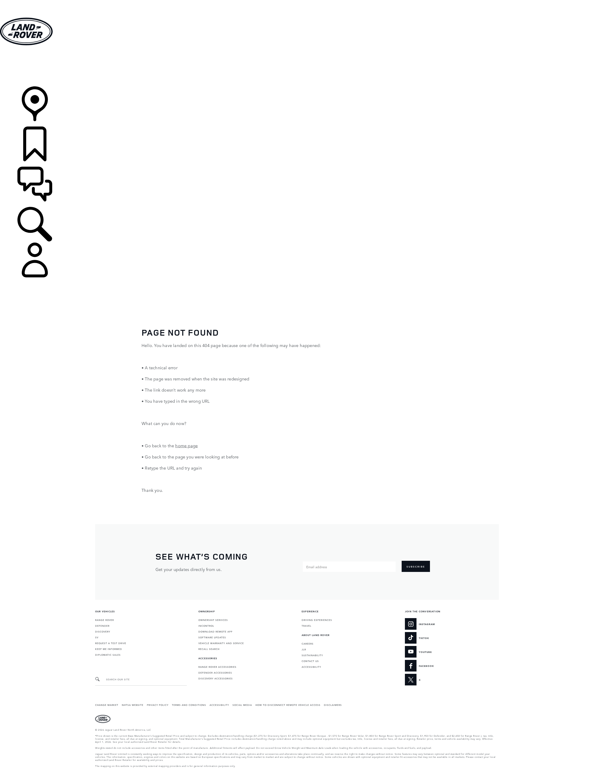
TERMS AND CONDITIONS (189, 705)
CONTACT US (310, 661)
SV (96, 637)
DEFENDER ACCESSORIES (215, 672)
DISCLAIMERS (333, 705)
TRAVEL (306, 625)
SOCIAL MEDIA (242, 705)
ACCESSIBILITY (311, 666)
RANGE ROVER (104, 620)
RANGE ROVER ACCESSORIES (217, 666)
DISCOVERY (102, 631)
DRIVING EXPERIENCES (317, 620)
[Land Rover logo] (26, 44)
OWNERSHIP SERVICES (213, 620)
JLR (304, 649)
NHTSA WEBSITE (132, 705)
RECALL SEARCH (209, 649)
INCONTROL (206, 625)
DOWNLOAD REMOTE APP (215, 631)
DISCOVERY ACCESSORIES (215, 678)
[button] (297, 2)
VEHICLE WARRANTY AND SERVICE (221, 643)
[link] (297, 66)
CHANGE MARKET (106, 705)
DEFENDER (102, 625)
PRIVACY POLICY (157, 705)
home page (186, 445)
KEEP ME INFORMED (108, 649)
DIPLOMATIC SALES (108, 654)
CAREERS (307, 643)
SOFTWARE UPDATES (212, 637)
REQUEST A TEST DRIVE (110, 643)
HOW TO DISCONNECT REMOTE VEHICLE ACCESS (287, 705)
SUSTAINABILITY (312, 655)
